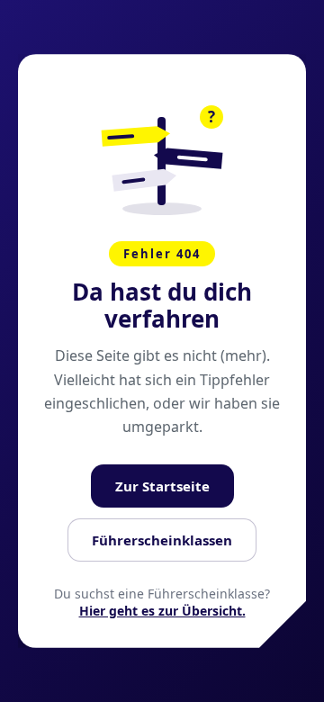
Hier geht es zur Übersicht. (162, 610)
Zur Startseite (162, 486)
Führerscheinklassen (162, 540)
